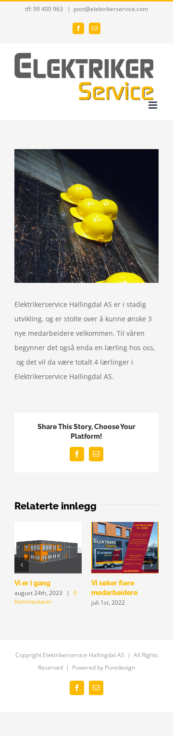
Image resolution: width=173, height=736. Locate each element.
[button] (21, 565)
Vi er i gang (32, 583)
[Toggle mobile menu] (153, 105)
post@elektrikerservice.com (111, 9)
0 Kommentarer (45, 597)
